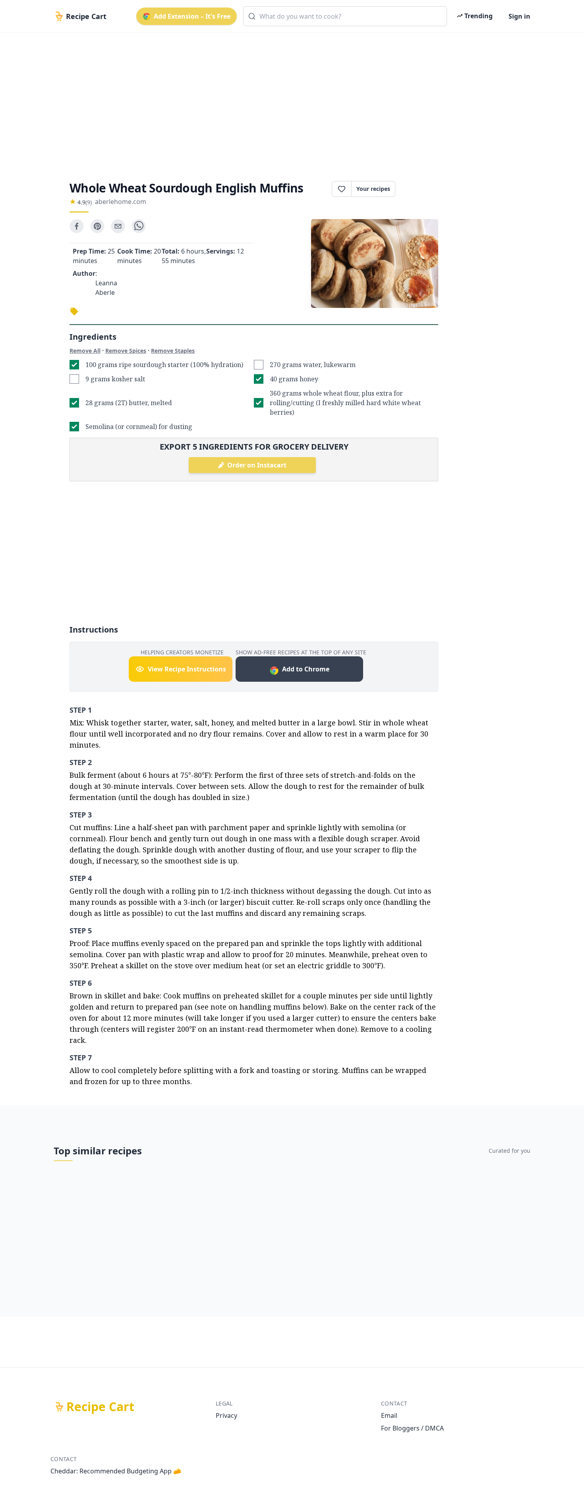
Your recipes (373, 188)
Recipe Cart (100, 1407)
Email (389, 1415)
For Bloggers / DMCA (412, 1428)
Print (421, 189)
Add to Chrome (305, 669)
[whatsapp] (138, 226)
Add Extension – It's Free (192, 16)
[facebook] (77, 226)
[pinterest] (97, 226)
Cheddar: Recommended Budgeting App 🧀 (115, 1471)
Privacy (226, 1415)
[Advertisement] (288, 100)
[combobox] (345, 16)
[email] (118, 226)
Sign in (519, 16)
